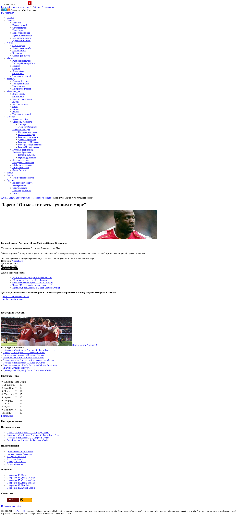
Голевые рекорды (26, 134)
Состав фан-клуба (21, 56)
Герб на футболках (27, 157)
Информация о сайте (22, 183)
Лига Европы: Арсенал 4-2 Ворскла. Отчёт (23, 357)
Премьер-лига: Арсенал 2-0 (85, 345)
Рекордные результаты (29, 137)
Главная (10, 17)
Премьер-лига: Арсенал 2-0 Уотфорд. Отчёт (28, 432)
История (11, 117)
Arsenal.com (17, 261)
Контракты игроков (21, 89)
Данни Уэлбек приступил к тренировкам (32, 277)
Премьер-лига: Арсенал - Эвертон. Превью (23, 355)
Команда (11, 78)
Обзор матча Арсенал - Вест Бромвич (30, 280)
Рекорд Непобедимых (28, 147)
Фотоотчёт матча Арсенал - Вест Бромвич (32, 282)
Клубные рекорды (21, 129)
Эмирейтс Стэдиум (27, 127)
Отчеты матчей (19, 28)
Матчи (10, 58)
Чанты (15, 111)
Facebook (17, 296)
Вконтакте (8, 296)
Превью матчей (19, 25)
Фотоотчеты (18, 73)
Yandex (20, 299)
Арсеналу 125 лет (20, 119)
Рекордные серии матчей (30, 144)
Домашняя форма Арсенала (20, 451)
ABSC (10, 43)
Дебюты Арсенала (27, 139)
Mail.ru (6, 299)
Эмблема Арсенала (21, 152)
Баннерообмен (19, 185)
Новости (11, 20)
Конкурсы (12, 175)
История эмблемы (26, 155)
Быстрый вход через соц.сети (15, 7)
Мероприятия (19, 50)
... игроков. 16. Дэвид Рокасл (21, 483)
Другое (10, 180)
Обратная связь (19, 188)
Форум (10, 172)
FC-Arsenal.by (7, 13)
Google (13, 299)
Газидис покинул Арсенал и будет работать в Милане (28, 360)
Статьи (15, 193)
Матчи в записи (20, 104)
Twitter (25, 296)
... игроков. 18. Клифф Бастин (21, 488)
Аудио (15, 109)
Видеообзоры (18, 71)
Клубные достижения (22, 150)
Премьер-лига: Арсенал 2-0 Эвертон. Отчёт (24, 352)
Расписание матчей (21, 61)
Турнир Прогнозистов (23, 178)
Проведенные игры (27, 132)
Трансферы (17, 30)
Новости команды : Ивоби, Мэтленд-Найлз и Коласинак (30, 365)
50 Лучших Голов (20, 167)
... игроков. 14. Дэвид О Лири (21, 477)
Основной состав (20, 81)
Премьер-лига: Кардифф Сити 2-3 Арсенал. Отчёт (27, 370)
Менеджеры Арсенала (23, 162)
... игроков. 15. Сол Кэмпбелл (21, 480)
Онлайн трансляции (22, 99)
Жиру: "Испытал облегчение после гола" (32, 285)
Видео (15, 101)
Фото (15, 106)
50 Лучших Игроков (22, 165)
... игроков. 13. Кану (16, 475)
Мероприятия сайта (21, 38)
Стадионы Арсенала (22, 122)
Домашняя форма (20, 160)
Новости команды (21, 33)
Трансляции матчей (21, 76)
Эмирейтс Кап (19, 170)
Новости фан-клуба (21, 48)
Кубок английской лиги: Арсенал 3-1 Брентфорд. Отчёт (29, 350)
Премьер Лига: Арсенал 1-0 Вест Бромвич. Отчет (36, 288)
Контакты (17, 53)
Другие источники (21, 40)
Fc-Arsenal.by (20, 511)
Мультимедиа (13, 91)
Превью (16, 66)
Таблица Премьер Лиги (23, 63)
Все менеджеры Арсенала (19, 454)
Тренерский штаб (20, 83)
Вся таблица (7, 416)
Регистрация (48, 7)
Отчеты (16, 68)
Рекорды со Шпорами (28, 142)
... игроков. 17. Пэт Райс (18, 485)
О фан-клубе (18, 45)
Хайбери (22, 124)
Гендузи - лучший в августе (16, 368)
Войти (36, 7)
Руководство (18, 86)
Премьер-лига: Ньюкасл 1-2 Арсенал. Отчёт (24, 363)
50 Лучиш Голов (15, 459)
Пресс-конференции (22, 35)
